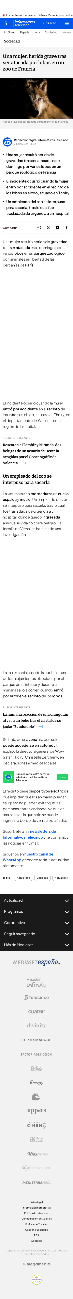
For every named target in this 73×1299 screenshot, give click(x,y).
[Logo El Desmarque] (36, 1040)
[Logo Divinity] (36, 1026)
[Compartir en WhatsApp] (39, 228)
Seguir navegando (19, 933)
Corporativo (14, 922)
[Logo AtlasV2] (36, 1154)
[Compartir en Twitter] (48, 228)
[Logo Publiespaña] (36, 1168)
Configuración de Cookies (36, 1218)
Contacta (36, 1240)
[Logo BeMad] (36, 1097)
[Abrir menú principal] (67, 23)
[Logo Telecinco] (36, 997)
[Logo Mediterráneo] (36, 1182)
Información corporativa (37, 1207)
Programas (13, 911)
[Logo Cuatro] (36, 1012)
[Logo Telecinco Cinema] (36, 1125)
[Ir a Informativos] (24, 23)
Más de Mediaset (18, 944)
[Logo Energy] (36, 1083)
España (24, 32)
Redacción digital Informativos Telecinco (41, 139)
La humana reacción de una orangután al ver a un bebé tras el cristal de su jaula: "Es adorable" (35, 720)
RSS (36, 1235)
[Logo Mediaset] (36, 964)
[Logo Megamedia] (38, 1264)
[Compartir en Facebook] (66, 228)
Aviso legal (36, 1202)
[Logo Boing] (36, 1068)
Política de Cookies (36, 1224)
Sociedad (51, 32)
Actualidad (23, 878)
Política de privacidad (36, 1213)
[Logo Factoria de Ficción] (36, 1054)
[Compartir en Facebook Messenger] (57, 228)
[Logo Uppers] (36, 1111)
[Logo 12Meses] (36, 1139)
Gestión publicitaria (36, 1229)
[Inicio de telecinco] (5, 23)
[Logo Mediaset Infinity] (36, 983)
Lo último (10, 32)
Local (37, 32)
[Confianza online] (37, 1283)
